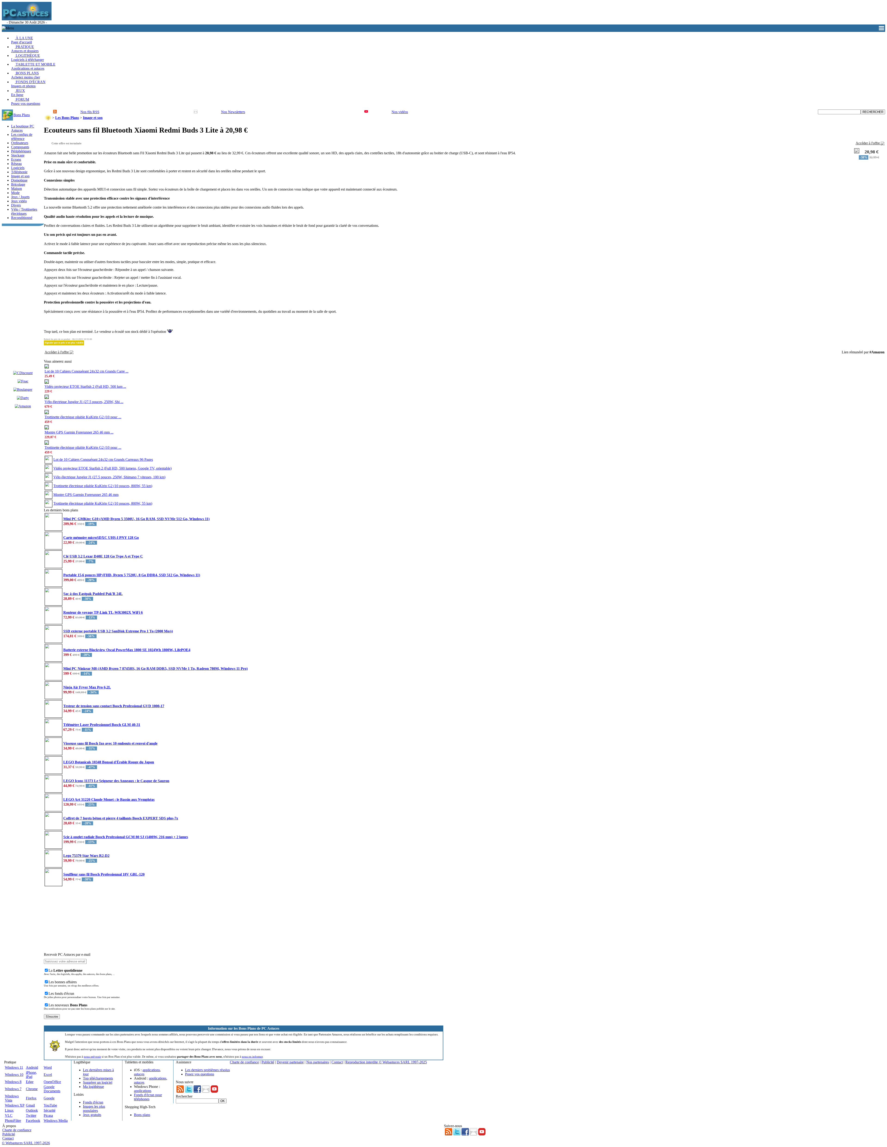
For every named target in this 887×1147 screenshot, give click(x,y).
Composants (20, 147)
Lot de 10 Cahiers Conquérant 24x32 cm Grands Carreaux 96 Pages (103, 459)
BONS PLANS (25, 75)
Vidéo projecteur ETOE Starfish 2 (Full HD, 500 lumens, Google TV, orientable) (112, 468)
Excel (48, 1075)
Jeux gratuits (92, 1115)
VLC (8, 1115)
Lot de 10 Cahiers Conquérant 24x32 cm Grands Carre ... (86, 371)
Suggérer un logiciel (97, 1082)
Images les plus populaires (94, 1109)
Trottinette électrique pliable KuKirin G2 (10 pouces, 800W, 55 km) (102, 486)
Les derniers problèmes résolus (207, 1070)
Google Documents (52, 1089)
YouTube (50, 1105)
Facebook (33, 1121)
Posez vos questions (199, 1074)
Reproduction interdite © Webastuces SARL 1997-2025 (386, 1062)
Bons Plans (21, 115)
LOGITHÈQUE (27, 58)
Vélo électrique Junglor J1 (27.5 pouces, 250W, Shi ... (84, 402)
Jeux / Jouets (20, 197)
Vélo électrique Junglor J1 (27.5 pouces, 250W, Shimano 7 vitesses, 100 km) (109, 477)
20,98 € (871, 151)
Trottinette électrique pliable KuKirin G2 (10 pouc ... (83, 417)
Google (49, 1098)
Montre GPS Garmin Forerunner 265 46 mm (85, 495)
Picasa (48, 1115)
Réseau (16, 164)
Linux (9, 1110)
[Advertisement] (137, 13)
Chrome (32, 1089)
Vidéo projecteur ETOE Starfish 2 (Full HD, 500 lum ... (85, 386)
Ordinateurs (19, 143)
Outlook (32, 1110)
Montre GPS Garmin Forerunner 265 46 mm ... (79, 432)
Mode (15, 193)
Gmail (30, 1105)
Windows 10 (14, 1075)
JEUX (18, 93)
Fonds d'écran (93, 1102)
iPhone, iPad (31, 1075)
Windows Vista (12, 1098)
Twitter (31, 1115)
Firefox (31, 1098)
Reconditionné (21, 218)
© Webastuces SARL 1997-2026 (26, 1143)
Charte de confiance (244, 1062)
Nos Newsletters (233, 112)
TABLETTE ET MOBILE (33, 66)
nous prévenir (92, 1056)
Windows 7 (13, 1089)
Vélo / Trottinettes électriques (24, 211)
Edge (29, 1082)
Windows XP (14, 1105)
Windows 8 (13, 1082)
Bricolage (18, 184)
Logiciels (17, 168)
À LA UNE (22, 40)
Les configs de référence (21, 137)
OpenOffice (52, 1082)
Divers (16, 205)
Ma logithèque (93, 1087)
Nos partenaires (317, 1062)
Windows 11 (14, 1067)
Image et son (20, 176)
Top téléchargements (98, 1078)
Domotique (19, 180)
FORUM (25, 101)
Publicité (267, 1062)
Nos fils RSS (89, 112)
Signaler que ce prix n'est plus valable (64, 342)
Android (32, 1067)
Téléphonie (19, 172)
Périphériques (21, 151)
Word (48, 1067)
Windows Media (56, 1121)
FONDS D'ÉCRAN (28, 84)
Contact (337, 1062)
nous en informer (252, 1056)
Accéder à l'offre (868, 143)
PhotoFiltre (13, 1121)
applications (151, 1070)
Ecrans (16, 159)
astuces (139, 1074)
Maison (16, 189)
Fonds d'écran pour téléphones (148, 1097)
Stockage (17, 155)
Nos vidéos (400, 112)
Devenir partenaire (290, 1062)
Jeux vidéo (19, 201)
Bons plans (142, 1115)
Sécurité (49, 1110)
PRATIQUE (25, 49)
